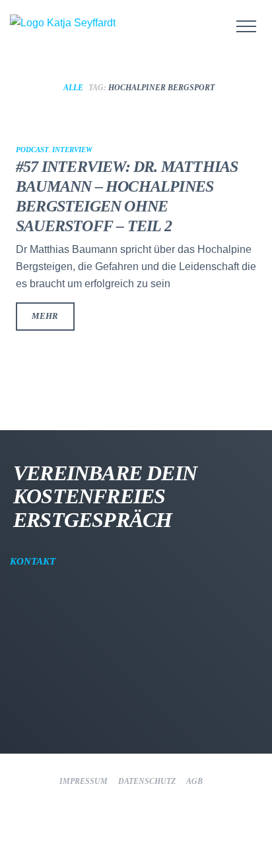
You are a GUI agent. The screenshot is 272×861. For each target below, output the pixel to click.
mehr (45, 316)
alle (73, 87)
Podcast (32, 149)
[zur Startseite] (79, 23)
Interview (72, 149)
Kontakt (34, 561)
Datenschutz (147, 781)
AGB (194, 781)
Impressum (83, 781)
